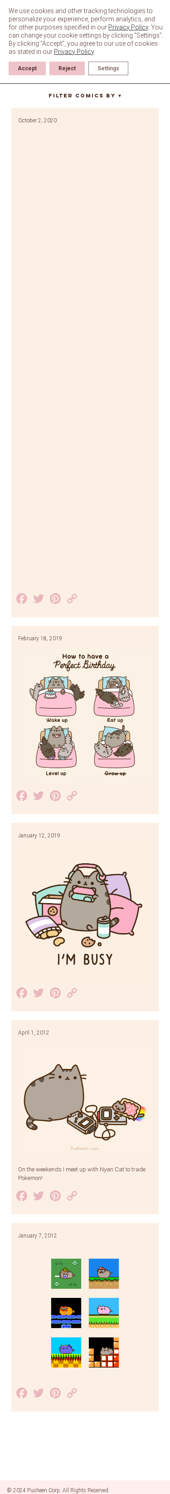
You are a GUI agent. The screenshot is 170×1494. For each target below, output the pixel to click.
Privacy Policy (128, 27)
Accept (27, 68)
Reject (67, 68)
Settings (108, 68)
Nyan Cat (112, 1169)
